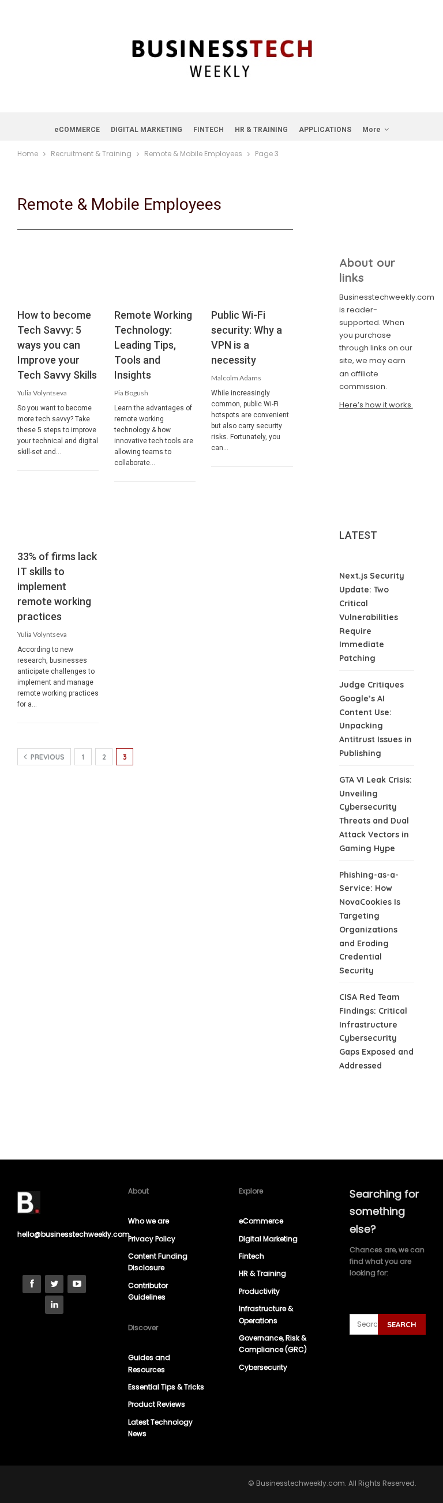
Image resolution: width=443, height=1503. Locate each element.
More (371, 130)
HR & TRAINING (261, 130)
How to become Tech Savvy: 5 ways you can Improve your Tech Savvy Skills (57, 345)
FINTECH (208, 130)
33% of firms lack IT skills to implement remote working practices (57, 586)
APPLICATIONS (325, 130)
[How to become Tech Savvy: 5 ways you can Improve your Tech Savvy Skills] (58, 276)
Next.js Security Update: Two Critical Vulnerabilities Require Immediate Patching (371, 617)
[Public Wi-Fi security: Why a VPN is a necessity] (251, 276)
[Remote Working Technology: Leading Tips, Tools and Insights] (155, 276)
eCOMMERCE (77, 130)
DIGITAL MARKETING (146, 130)
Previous (47, 757)
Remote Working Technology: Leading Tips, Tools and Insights (153, 345)
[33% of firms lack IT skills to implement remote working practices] (58, 518)
